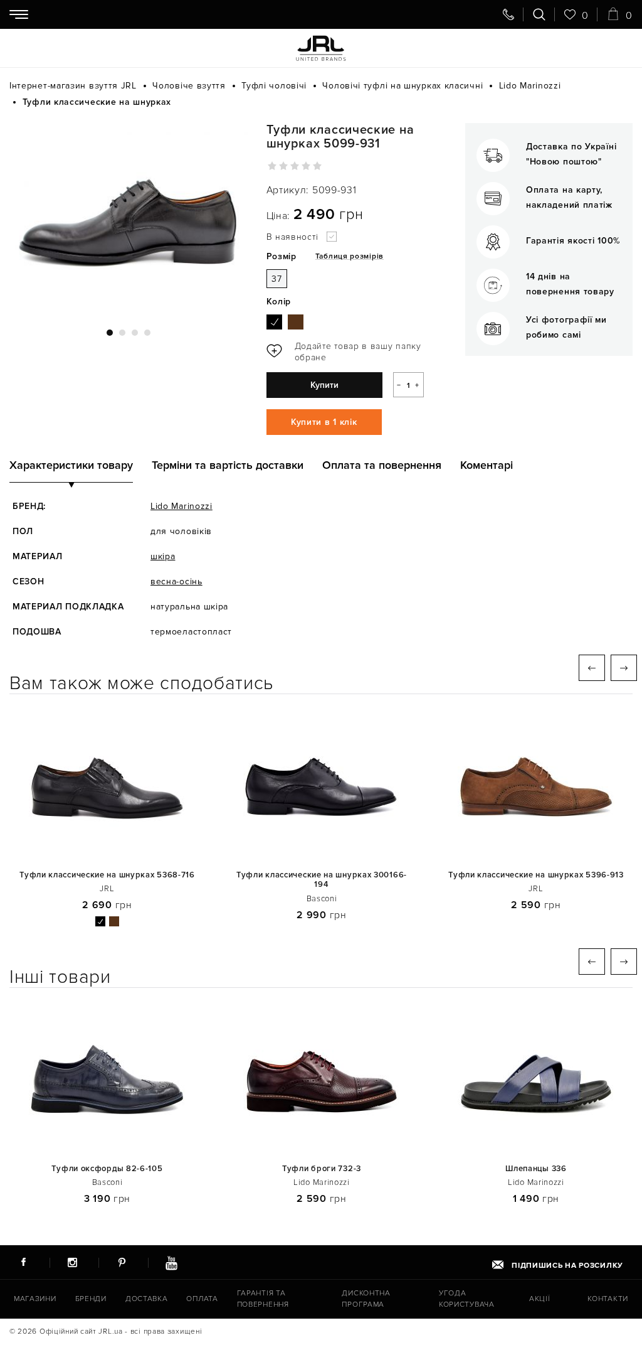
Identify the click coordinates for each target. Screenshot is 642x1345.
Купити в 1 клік (324, 422)
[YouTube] (171, 1262)
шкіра (163, 556)
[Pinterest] (121, 1262)
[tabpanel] (128, 218)
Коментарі (486, 465)
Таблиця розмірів (349, 256)
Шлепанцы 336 (535, 1169)
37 (276, 279)
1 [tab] (110, 333)
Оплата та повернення (381, 465)
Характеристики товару (71, 465)
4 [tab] (147, 333)
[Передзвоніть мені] (508, 14)
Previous (592, 668)
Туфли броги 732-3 (321, 1169)
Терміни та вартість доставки (227, 465)
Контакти (607, 1299)
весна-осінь (176, 581)
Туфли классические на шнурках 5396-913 (536, 875)
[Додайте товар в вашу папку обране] (347, 352)
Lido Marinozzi (181, 506)
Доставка (146, 1299)
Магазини (35, 1299)
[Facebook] (23, 1262)
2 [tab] (122, 333)
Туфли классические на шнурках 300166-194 (321, 880)
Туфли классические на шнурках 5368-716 (107, 875)
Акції (539, 1299)
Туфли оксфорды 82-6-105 (106, 1169)
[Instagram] (73, 1262)
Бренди (91, 1299)
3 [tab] (135, 333)
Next (624, 668)
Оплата (202, 1299)
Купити (324, 385)
